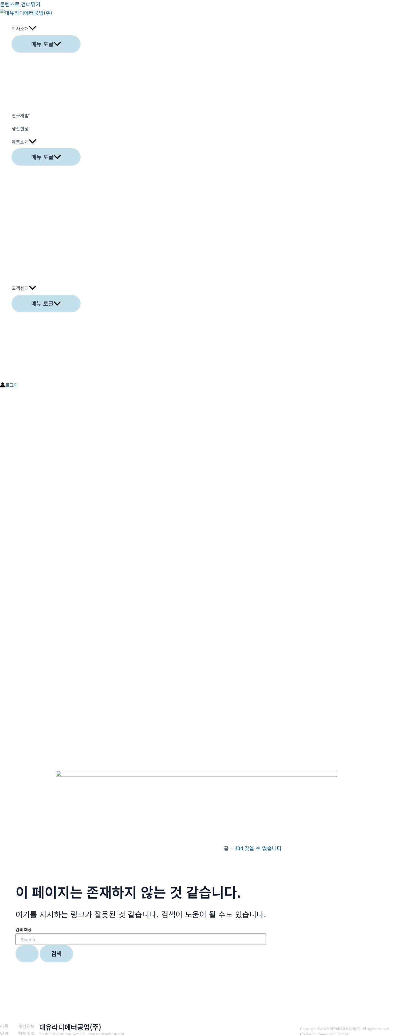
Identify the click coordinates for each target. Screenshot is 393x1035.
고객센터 (20, 288)
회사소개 (20, 28)
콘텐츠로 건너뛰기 (20, 4)
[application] (32, 28)
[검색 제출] (27, 953)
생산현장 (20, 128)
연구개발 (20, 115)
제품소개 (20, 141)
